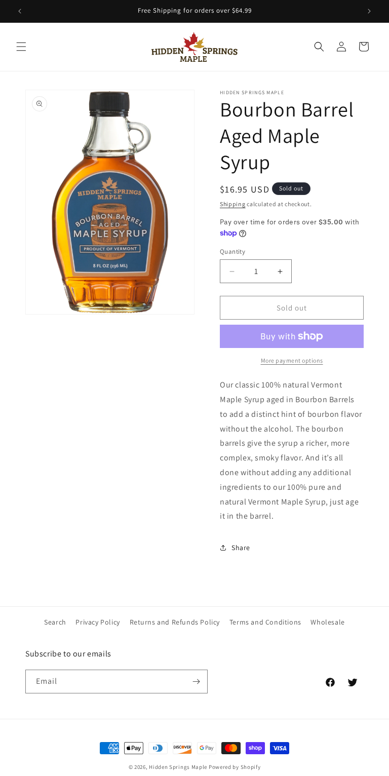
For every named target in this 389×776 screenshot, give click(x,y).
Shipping (233, 204)
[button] (21, 46)
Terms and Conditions (265, 622)
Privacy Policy (97, 622)
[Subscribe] (196, 681)
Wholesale (327, 622)
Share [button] (240, 547)
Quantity (232, 251)
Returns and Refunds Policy (175, 622)
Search (55, 622)
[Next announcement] (369, 11)
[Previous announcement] (20, 11)
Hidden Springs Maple (178, 766)
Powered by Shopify (235, 766)
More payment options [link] (292, 360)
